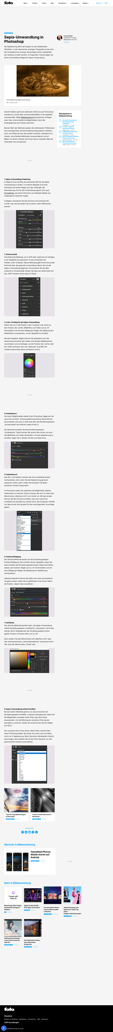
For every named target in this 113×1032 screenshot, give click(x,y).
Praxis (44, 3)
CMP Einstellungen (11, 1022)
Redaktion (8, 1016)
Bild (52, 3)
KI (5, 912)
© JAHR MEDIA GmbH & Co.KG (13, 1028)
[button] (22, 832)
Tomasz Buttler (68, 36)
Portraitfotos (9, 193)
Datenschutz (32, 1019)
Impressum (44, 1019)
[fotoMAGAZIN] (8, 4)
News (25, 3)
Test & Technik (48, 914)
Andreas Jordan (66, 144)
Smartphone (62, 3)
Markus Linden (65, 130)
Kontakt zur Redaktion (11, 1019)
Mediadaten (23, 1019)
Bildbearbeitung (8, 33)
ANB (38, 1019)
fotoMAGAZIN (65, 125)
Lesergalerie (74, 3)
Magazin (85, 3)
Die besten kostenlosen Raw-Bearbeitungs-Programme (69, 121)
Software (27, 910)
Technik (34, 3)
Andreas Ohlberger (67, 139)
